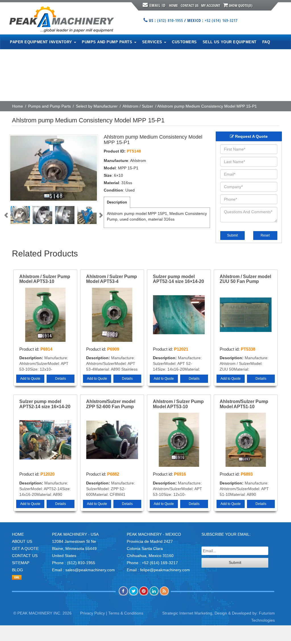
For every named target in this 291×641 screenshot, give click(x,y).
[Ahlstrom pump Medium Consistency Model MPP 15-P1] (53, 168)
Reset (265, 235)
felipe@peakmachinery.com (165, 570)
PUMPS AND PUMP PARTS (108, 42)
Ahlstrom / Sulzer (137, 106)
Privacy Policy (92, 613)
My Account (210, 5)
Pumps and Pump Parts (49, 106)
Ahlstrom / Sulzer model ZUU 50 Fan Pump (245, 279)
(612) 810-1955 (170, 20)
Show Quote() (240, 5)
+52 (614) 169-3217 (221, 20)
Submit (232, 235)
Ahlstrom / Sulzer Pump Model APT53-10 (44, 279)
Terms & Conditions (125, 613)
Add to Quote (30, 379)
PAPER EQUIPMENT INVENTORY (41, 42)
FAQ (266, 42)
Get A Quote (25, 548)
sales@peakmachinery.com (90, 570)
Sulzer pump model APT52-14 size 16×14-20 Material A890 (44, 404)
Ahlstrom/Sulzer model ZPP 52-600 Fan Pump (110, 404)
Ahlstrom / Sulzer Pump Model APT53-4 (111, 279)
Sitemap (20, 562)
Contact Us (189, 5)
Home (173, 5)
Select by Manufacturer (97, 106)
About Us (22, 541)
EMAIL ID (157, 5)
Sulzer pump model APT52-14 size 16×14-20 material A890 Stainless (178, 279)
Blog (17, 570)
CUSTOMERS (184, 42)
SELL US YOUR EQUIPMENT (230, 42)
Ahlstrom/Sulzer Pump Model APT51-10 (244, 404)
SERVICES (153, 42)
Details (60, 379)
